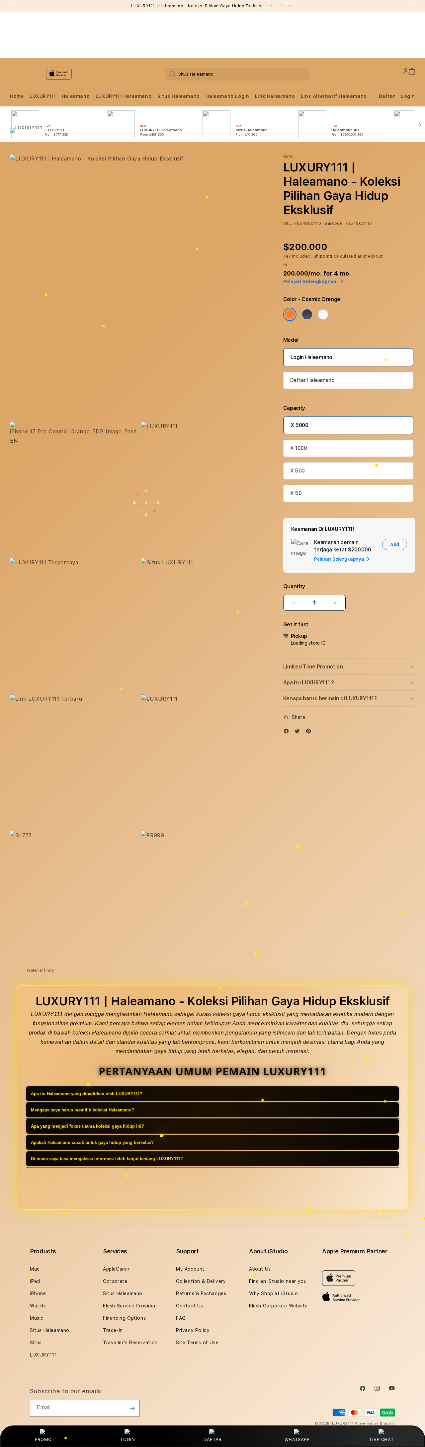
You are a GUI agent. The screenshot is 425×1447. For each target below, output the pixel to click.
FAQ (181, 1318)
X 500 (297, 471)
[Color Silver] (323, 314)
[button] (17, 96)
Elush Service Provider (129, 1305)
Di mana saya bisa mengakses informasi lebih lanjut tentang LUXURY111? (107, 1159)
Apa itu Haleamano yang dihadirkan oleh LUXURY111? (86, 1094)
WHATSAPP (297, 1439)
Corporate (115, 1281)
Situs (36, 1342)
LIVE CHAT (381, 1439)
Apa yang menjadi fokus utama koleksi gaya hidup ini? (87, 1126)
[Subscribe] (132, 1408)
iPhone (38, 1293)
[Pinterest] (310, 732)
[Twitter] (298, 732)
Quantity (294, 586)
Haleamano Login (227, 96)
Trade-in (113, 1330)
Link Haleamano (275, 96)
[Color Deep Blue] (307, 314)
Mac (35, 1269)
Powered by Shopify (375, 1423)
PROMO (43, 1439)
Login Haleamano (311, 357)
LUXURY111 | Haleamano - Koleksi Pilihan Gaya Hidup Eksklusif (212, 6)
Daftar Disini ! (279, 6)
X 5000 (299, 425)
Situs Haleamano (178, 96)
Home (17, 96)
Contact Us (189, 1305)
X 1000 (298, 448)
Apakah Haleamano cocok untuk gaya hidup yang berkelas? (92, 1142)
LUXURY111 (43, 96)
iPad (35, 1281)
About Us (260, 1269)
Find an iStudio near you (277, 1281)
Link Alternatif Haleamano (334, 96)
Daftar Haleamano (312, 380)
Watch (37, 1305)
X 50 (296, 493)
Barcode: (334, 223)
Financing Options (124, 1318)
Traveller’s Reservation (130, 1342)
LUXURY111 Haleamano (123, 96)
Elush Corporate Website (278, 1305)
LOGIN (128, 1439)
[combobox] (237, 74)
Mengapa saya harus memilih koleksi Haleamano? (82, 1110)
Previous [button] (13, 6)
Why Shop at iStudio (273, 1293)
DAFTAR (212, 1439)
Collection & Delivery (201, 1281)
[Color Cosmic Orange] (290, 314)
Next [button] (411, 6)
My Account (190, 1269)
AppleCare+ (116, 1269)
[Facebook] (288, 732)
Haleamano (76, 96)
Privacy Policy (193, 1330)
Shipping (323, 256)
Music (36, 1318)
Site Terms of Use (197, 1342)
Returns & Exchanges (201, 1293)
